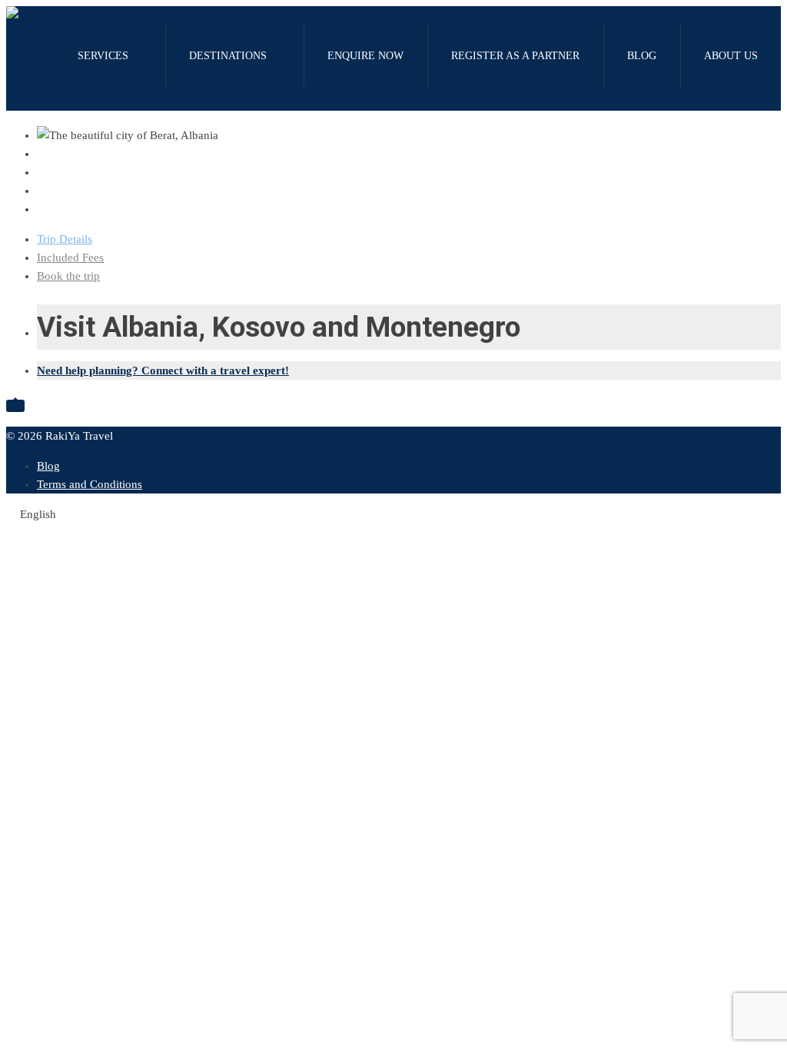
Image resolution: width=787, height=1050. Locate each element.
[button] (393, 514)
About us (731, 55)
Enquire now (365, 55)
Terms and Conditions (89, 484)
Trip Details (64, 239)
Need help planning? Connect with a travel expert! (163, 370)
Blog (641, 55)
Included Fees (70, 257)
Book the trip (68, 276)
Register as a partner (515, 55)
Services (103, 55)
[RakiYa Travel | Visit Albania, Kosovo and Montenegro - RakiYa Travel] (183, 15)
